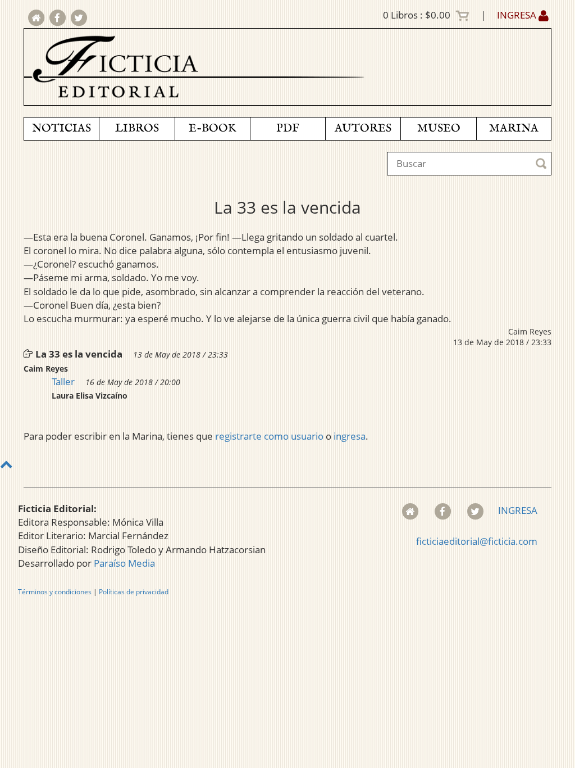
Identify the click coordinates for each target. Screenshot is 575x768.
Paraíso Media (124, 563)
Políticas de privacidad (133, 592)
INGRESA (518, 14)
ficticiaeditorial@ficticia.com (476, 541)
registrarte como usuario (269, 436)
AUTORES (363, 128)
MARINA (514, 128)
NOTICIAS (61, 128)
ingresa (350, 436)
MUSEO (438, 128)
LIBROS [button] (137, 128)
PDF (287, 128)
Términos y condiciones (55, 592)
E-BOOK (212, 128)
